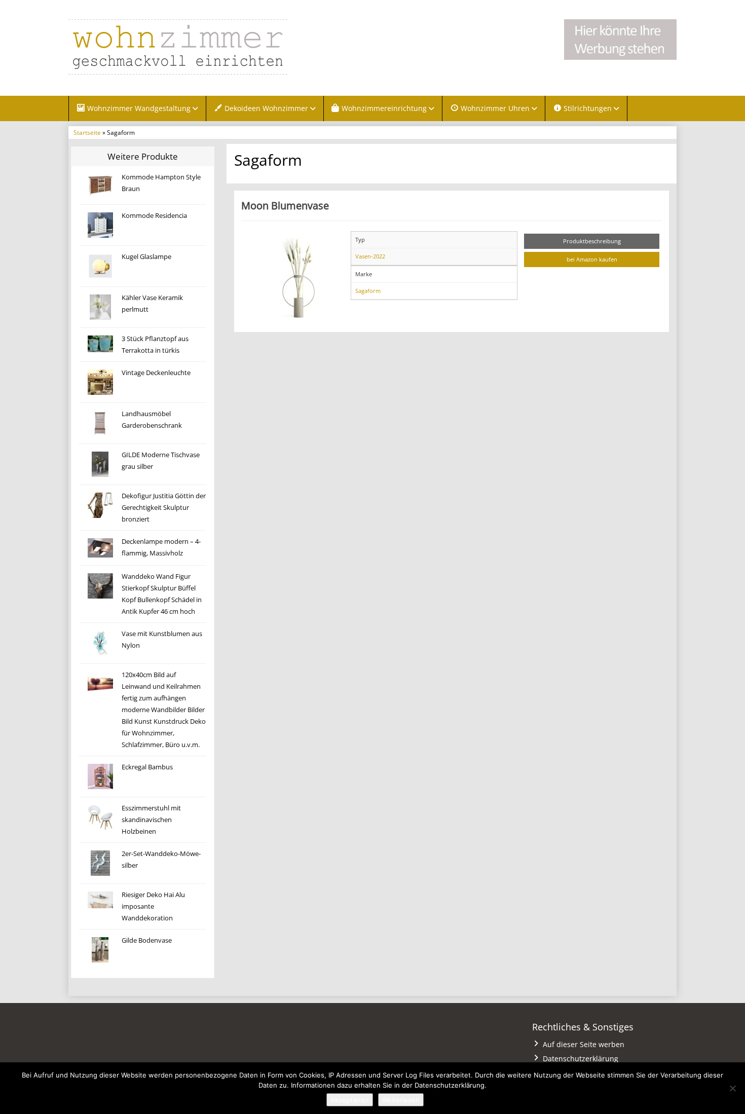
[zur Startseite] (195, 47)
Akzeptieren (349, 1100)
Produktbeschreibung (592, 241)
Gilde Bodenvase (147, 940)
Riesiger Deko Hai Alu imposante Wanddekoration (153, 906)
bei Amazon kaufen (592, 259)
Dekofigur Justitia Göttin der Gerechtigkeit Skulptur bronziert (164, 508)
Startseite (87, 132)
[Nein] (732, 1088)
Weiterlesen (401, 1100)
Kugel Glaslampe (146, 256)
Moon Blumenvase (285, 205)
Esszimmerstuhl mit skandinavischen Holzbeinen (151, 820)
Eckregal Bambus (147, 767)
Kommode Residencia (154, 215)
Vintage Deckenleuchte (156, 372)
